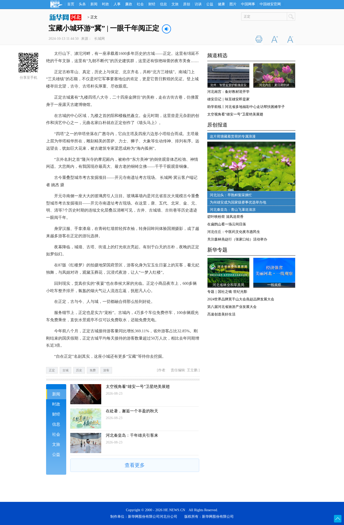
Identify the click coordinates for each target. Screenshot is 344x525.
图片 (232, 4)
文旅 (175, 4)
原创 (186, 4)
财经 (151, 4)
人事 (117, 4)
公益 (209, 4)
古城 (65, 370)
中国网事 (248, 4)
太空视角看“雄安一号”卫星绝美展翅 (138, 386)
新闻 (93, 4)
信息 (163, 4)
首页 (70, 4)
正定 (52, 370)
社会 (140, 4)
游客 (106, 370)
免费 (93, 370)
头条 (82, 4)
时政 (105, 4)
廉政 (128, 4)
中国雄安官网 (270, 4)
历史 (79, 370)
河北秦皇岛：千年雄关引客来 (132, 435)
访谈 (198, 4)
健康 (221, 4)
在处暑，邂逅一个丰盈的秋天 (132, 411)
